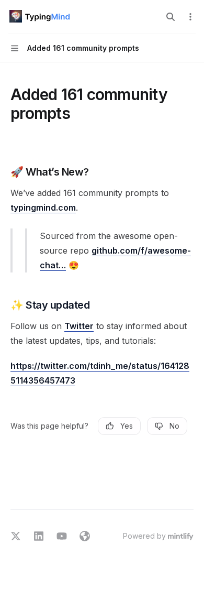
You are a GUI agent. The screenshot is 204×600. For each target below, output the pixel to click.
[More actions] (190, 16)
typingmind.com (43, 207)
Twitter (79, 326)
